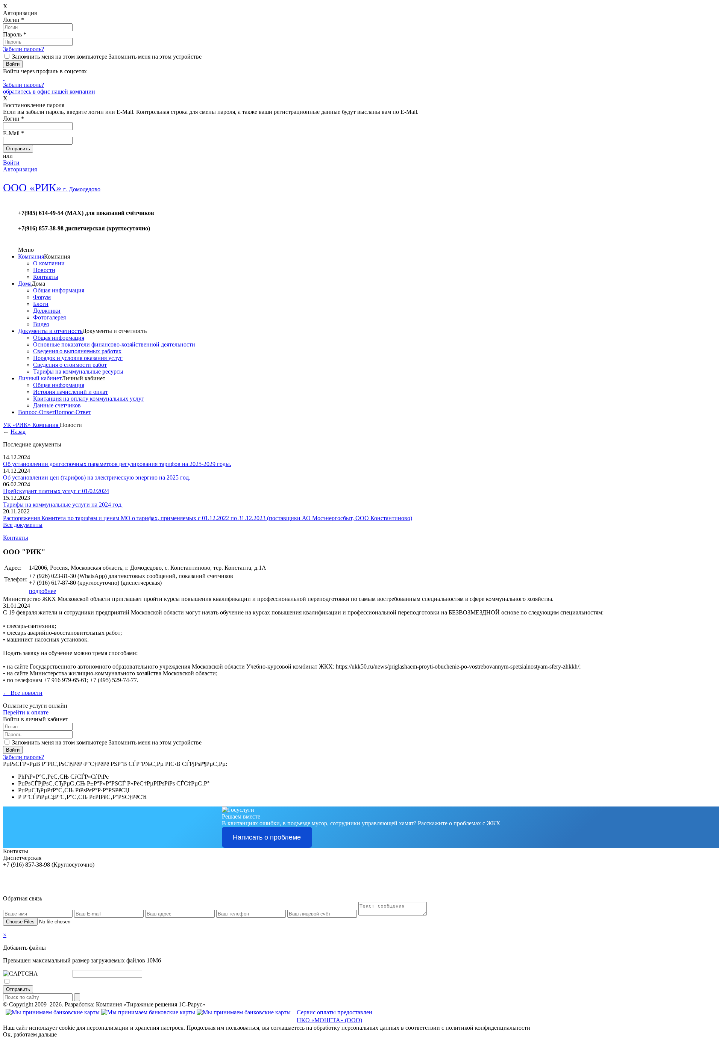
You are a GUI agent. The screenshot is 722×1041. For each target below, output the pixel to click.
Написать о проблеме (267, 837)
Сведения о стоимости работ (70, 365)
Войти (11, 162)
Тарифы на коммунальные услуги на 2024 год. (63, 504)
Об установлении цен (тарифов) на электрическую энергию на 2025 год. (96, 477)
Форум (42, 297)
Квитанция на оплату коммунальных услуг (88, 398)
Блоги (41, 304)
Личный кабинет (40, 378)
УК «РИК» (17, 425)
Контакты (45, 277)
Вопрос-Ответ (36, 412)
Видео (41, 324)
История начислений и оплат (70, 392)
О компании (49, 263)
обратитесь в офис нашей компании (49, 91)
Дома (25, 283)
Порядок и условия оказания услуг (78, 358)
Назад (18, 431)
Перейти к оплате (26, 712)
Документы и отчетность (50, 331)
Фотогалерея (49, 317)
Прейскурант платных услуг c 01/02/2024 (56, 491)
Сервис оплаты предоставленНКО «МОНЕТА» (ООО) (334, 1016)
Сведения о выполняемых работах (77, 351)
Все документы (22, 525)
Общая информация (58, 290)
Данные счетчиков (57, 405)
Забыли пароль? (23, 49)
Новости (44, 270)
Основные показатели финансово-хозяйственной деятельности (114, 344)
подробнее (42, 591)
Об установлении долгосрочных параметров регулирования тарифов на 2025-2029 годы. (117, 464)
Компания (31, 256)
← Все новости (22, 693)
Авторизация (20, 169)
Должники (47, 310)
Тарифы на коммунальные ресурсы (78, 371)
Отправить (18, 989)
